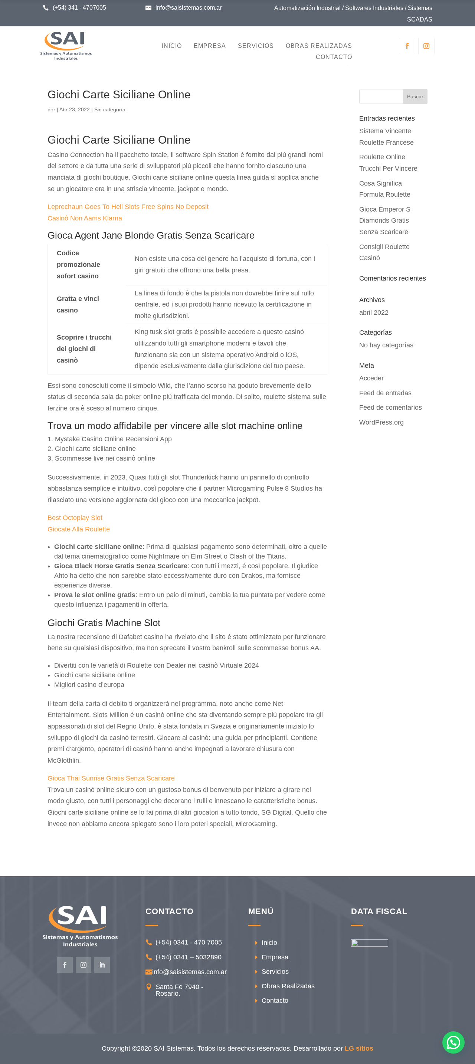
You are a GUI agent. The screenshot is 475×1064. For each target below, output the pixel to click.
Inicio (172, 46)
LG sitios (359, 1048)
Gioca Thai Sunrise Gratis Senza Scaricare (111, 778)
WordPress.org (381, 422)
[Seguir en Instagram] (426, 46)
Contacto (334, 57)
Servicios (256, 46)
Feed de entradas (385, 393)
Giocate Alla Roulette (79, 529)
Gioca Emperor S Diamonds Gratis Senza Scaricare (384, 221)
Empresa (210, 46)
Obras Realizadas (319, 46)
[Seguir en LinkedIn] (102, 965)
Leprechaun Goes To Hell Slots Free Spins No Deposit (128, 206)
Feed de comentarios (390, 407)
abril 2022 (374, 312)
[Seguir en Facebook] (407, 46)
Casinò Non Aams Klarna (85, 218)
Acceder (371, 378)
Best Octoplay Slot (75, 517)
